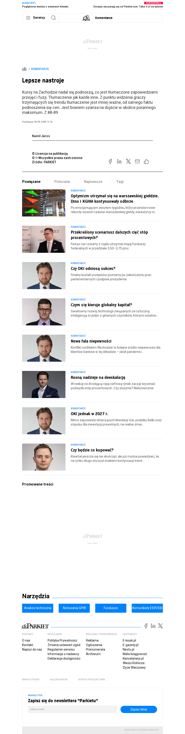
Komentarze (104, 18)
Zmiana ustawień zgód (64, 645)
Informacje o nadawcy (63, 654)
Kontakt (27, 645)
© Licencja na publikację (50, 153)
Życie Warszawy (134, 667)
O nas (26, 640)
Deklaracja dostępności (64, 658)
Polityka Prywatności (62, 640)
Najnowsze (93, 181)
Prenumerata (95, 649)
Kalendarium (58, 679)
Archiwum (93, 654)
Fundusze (111, 608)
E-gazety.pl (131, 645)
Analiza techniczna (37, 608)
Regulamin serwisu (61, 649)
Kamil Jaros (41, 136)
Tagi (119, 181)
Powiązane (31, 181)
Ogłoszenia (94, 645)
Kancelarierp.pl (133, 658)
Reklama (92, 640)
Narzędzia (35, 596)
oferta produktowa (91, 679)
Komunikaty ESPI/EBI (147, 608)
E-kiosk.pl (129, 640)
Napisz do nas (32, 649)
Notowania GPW (74, 608)
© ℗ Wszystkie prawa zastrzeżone (57, 158)
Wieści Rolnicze (134, 663)
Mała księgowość (135, 654)
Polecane (62, 181)
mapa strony (31, 679)
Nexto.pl (128, 649)
